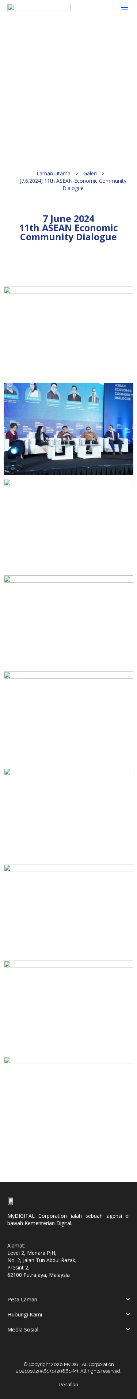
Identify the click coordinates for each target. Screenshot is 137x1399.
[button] (127, 9)
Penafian (68, 1384)
